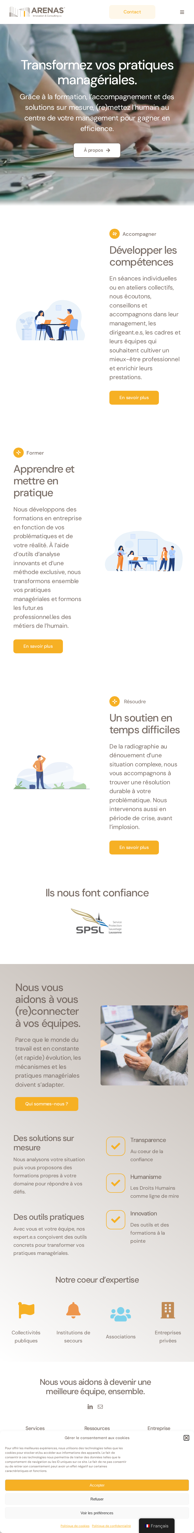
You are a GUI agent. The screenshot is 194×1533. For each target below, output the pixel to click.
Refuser (97, 1499)
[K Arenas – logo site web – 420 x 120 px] (37, 7)
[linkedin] (90, 1406)
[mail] (100, 1406)
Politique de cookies (75, 1526)
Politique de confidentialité (111, 1526)
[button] (186, 1437)
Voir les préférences (97, 1513)
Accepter (97, 1485)
